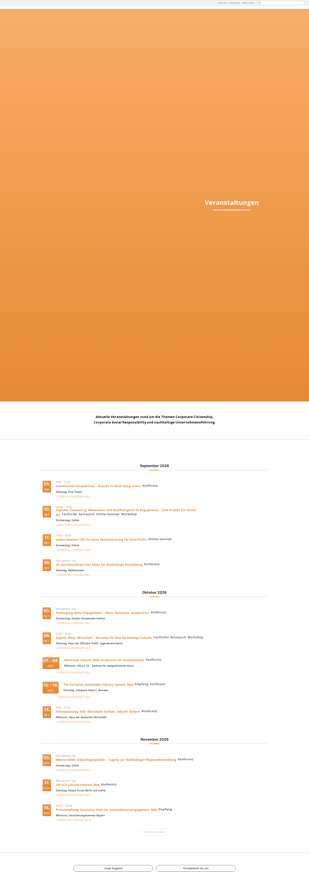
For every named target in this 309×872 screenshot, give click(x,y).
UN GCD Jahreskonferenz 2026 (77, 785)
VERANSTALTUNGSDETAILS (73, 496)
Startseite (222, 2)
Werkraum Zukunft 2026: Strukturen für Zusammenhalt (104, 660)
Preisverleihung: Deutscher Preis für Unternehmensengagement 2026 (106, 810)
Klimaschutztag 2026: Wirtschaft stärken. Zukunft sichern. (98, 711)
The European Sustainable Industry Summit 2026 (98, 684)
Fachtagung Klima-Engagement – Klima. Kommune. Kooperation (102, 613)
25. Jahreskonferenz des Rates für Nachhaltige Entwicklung (99, 565)
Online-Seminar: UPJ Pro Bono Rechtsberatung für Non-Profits (101, 539)
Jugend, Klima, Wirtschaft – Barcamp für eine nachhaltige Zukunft (104, 638)
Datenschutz (248, 2)
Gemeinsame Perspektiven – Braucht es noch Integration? (98, 486)
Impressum (234, 2)
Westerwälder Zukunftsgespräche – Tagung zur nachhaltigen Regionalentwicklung (116, 760)
